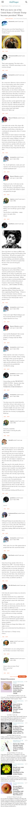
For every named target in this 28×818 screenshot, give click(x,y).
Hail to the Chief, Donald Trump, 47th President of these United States (18, 747)
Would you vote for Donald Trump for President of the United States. (18, 771)
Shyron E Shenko (13, 117)
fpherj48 (11, 440)
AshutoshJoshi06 (13, 55)
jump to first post (13, 676)
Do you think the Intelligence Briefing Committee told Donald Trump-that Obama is (18, 790)
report (6, 51)
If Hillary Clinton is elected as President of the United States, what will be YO (18, 730)
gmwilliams (11, 223)
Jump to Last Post (9, 18)
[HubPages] (14, 2)
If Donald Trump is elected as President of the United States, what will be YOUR (18, 689)
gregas (12, 641)
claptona (12, 199)
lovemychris (12, 75)
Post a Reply (22, 676)
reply (3, 51)
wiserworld (11, 21)
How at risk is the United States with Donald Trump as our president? (18, 708)
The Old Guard (12, 585)
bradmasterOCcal (13, 513)
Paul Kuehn (11, 555)
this (18, 159)
